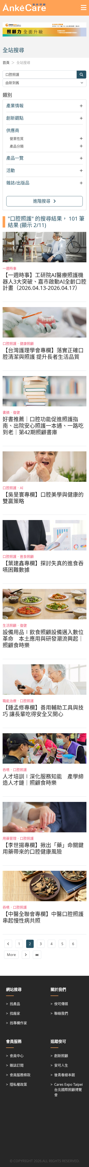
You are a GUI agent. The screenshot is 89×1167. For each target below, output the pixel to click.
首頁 (6, 62)
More (11, 954)
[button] (44, 105)
